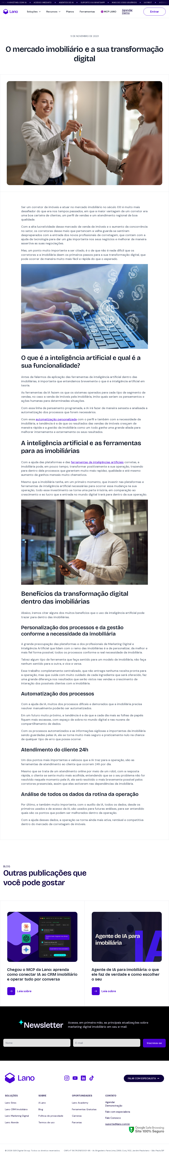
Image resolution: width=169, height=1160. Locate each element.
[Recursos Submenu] (60, 11)
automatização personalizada (56, 419)
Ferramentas (87, 11)
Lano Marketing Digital (17, 1115)
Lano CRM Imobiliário (16, 1109)
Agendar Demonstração (113, 1104)
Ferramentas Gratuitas (84, 1109)
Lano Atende (12, 1122)
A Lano (42, 1102)
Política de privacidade (50, 1115)
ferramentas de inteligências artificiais (97, 462)
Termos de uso (46, 1122)
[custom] (67, 1078)
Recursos (51, 11)
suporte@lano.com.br (117, 1124)
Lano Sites (10, 1102)
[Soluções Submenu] (40, 11)
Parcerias (77, 1122)
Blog (40, 1109)
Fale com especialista (117, 1111)
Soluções (32, 11)
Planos (70, 11)
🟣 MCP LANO (108, 11)
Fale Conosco (113, 1118)
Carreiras (77, 1115)
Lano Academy (80, 1102)
